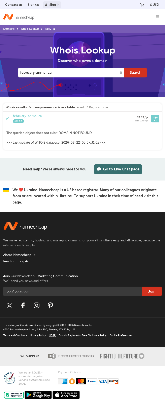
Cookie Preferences (121, 335)
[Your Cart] (142, 4)
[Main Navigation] (157, 17)
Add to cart (155, 118)
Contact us (14, 4)
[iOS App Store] (66, 395)
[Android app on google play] (38, 395)
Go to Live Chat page (121, 169)
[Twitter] (9, 306)
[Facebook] (23, 306)
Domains (8, 28)
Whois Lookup (30, 28)
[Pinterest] (50, 306)
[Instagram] (37, 306)
